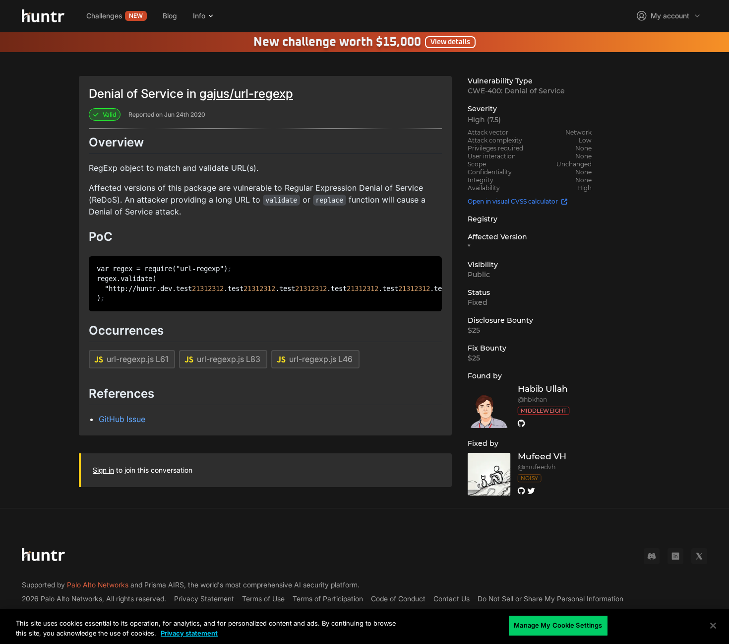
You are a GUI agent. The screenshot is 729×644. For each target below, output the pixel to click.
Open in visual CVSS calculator (513, 201)
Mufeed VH (542, 456)
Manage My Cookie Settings (558, 625)
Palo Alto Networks (97, 584)
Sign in (103, 470)
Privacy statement (189, 633)
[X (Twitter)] (699, 556)
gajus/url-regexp (246, 93)
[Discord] (652, 556)
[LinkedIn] (675, 556)
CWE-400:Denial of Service (516, 90)
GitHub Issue (122, 419)
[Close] (713, 626)
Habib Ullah (543, 389)
